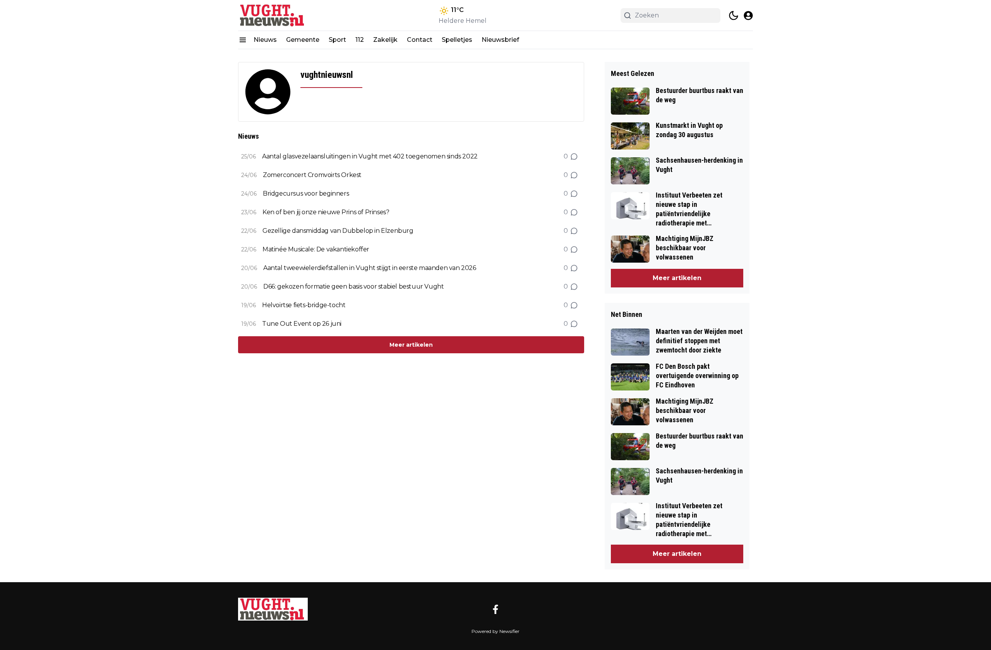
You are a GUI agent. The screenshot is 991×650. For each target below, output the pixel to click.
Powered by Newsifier (495, 631)
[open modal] (748, 15)
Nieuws (265, 39)
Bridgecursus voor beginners (306, 193)
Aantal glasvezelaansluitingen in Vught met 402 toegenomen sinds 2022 (370, 156)
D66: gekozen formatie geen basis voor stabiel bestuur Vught (353, 286)
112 (359, 39)
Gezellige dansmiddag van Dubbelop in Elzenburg (337, 230)
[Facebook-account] (495, 609)
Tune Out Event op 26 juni (301, 323)
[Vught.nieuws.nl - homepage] (273, 15)
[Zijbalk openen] (242, 40)
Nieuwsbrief (500, 39)
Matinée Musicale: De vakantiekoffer (315, 249)
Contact (419, 39)
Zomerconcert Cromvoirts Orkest (312, 175)
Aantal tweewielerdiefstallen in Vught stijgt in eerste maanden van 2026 (369, 268)
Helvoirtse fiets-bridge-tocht (303, 305)
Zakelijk (385, 39)
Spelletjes (457, 39)
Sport (337, 39)
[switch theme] (733, 15)
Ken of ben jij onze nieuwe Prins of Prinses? (325, 212)
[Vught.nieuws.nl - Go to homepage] (273, 609)
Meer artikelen (411, 344)
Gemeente (302, 39)
